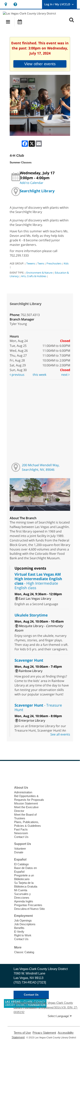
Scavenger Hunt (29, 660)
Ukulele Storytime (31, 615)
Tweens (30, 263)
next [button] (64, 374)
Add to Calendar (31, 183)
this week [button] (39, 374)
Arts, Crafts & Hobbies (33, 276)
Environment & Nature (39, 272)
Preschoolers (53, 263)
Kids (66, 263)
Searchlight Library (37, 190)
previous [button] (17, 374)
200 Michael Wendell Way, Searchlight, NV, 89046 (40, 467)
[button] (8, 21)
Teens (40, 263)
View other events (40, 64)
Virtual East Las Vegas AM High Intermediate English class (38, 581)
